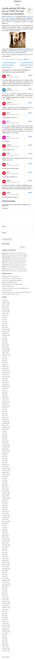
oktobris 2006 (5, 542)
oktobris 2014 (5, 374)
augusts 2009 (5, 476)
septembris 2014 (6, 376)
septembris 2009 (6, 474)
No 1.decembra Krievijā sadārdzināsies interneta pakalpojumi (26, 65)
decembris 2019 (6, 303)
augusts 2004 (5, 586)
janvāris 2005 (5, 578)
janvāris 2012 (5, 419)
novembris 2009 (6, 470)
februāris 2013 (5, 397)
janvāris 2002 (5, 646)
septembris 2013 (6, 386)
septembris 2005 (6, 568)
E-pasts (4, 232)
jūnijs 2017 (4, 319)
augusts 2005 (5, 570)
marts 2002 (4, 642)
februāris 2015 (5, 366)
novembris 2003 (6, 603)
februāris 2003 (5, 621)
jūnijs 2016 (4, 339)
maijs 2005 (4, 576)
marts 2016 (4, 343)
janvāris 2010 (5, 466)
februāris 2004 (5, 597)
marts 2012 (4, 415)
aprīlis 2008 (5, 507)
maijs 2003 (4, 615)
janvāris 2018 (5, 307)
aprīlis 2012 (5, 413)
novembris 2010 (6, 446)
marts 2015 (4, 364)
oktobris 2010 (5, 448)
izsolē (15, 29)
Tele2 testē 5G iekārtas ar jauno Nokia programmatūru (15, 288)
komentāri (29, 10)
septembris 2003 (6, 607)
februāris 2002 (5, 644)
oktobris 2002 (5, 629)
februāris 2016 (5, 345)
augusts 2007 (5, 523)
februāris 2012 (5, 417)
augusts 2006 (5, 546)
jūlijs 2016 (4, 337)
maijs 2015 (4, 360)
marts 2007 (4, 533)
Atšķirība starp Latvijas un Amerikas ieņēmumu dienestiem (16, 292)
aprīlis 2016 (5, 341)
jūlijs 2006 (4, 548)
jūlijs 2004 (4, 588)
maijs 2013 (4, 392)
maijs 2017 (4, 321)
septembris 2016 (6, 335)
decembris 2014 (6, 370)
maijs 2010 (4, 458)
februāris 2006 (5, 558)
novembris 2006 (6, 540)
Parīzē (15, 49)
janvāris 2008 (5, 513)
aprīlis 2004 (5, 593)
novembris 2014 (6, 372)
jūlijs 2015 (4, 356)
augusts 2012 (5, 407)
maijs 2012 (4, 411)
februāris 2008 (5, 511)
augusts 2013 (5, 388)
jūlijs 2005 (4, 572)
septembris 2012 (6, 405)
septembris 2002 (6, 631)
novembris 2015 (6, 350)
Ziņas (18, 59)
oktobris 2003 (5, 605)
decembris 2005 (6, 562)
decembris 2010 (6, 444)
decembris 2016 (6, 329)
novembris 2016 (6, 331)
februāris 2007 (5, 535)
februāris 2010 (5, 464)
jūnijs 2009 (4, 480)
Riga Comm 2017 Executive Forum (10, 294)
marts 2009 (4, 486)
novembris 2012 (6, 401)
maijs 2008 (4, 505)
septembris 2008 (6, 497)
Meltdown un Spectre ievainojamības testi (12, 284)
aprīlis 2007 (5, 531)
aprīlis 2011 (5, 437)
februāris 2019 (5, 305)
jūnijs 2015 (4, 358)
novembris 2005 (6, 564)
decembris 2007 (6, 515)
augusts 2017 (5, 315)
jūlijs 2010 (4, 454)
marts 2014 (4, 380)
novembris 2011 (6, 423)
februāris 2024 (5, 301)
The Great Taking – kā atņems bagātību (18, 255)
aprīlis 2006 (5, 554)
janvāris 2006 (5, 560)
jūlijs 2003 (4, 611)
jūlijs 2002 (4, 635)
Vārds (3, 226)
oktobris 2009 (5, 472)
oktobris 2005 (5, 566)
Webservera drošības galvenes (9, 282)
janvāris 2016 (5, 347)
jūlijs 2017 (4, 317)
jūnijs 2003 (4, 613)
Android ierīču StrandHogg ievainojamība (12, 280)
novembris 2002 (6, 627)
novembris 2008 (6, 493)
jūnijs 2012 (4, 409)
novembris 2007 (6, 517)
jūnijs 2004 (4, 589)
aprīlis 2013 (5, 393)
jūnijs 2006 (4, 550)
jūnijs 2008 (4, 503)
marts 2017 (4, 325)
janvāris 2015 (5, 368)
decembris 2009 (6, 468)
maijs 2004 (4, 591)
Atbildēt (30, 75)
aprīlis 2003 (5, 617)
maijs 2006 (4, 552)
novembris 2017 (6, 311)
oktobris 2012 (5, 403)
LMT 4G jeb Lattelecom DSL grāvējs (17, 260)
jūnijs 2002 (4, 637)
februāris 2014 (5, 382)
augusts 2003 (5, 609)
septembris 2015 (6, 354)
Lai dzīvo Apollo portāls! (8, 286)
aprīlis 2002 (5, 640)
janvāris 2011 (5, 442)
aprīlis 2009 (5, 484)
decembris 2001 (6, 648)
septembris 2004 (6, 584)
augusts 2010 (5, 452)
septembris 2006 (6, 544)
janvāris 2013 (5, 399)
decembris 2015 (6, 348)
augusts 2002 (5, 633)
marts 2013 (4, 396)
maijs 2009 (4, 482)
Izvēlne (17, 4)
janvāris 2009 (5, 490)
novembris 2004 (6, 580)
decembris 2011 (6, 421)
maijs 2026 (4, 299)
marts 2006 (4, 556)
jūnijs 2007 (4, 527)
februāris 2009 (5, 488)
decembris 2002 (6, 625)
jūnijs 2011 (4, 433)
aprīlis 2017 (5, 323)
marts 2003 (4, 619)
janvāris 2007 (5, 537)
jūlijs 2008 (4, 501)
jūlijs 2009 (4, 478)
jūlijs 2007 (4, 525)
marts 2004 (4, 595)
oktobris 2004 (5, 582)
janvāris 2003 (5, 623)
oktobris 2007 (5, 519)
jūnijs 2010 (4, 456)
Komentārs (5, 208)
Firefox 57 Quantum (7, 290)
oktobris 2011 (5, 425)
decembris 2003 (6, 601)
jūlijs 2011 (4, 431)
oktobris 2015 (5, 352)
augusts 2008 (5, 499)
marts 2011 (4, 439)
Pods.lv (17, 1)
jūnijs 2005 (4, 574)
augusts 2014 (5, 378)
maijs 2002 (4, 638)
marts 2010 (4, 462)
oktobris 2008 (5, 495)
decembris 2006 (6, 539)
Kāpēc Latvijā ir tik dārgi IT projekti (16, 253)
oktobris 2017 (5, 313)
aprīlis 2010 (5, 460)
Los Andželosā (24, 50)
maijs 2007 (4, 529)
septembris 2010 (6, 450)
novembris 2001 (6, 650)
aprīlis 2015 (5, 362)
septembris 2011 (6, 427)
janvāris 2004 (5, 599)
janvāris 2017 (5, 327)
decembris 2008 (6, 491)
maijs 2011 (4, 435)
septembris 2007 (6, 521)
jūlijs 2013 (4, 390)
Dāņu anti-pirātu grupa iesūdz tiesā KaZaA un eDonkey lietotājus (9, 65)
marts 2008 (4, 509)
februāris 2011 (5, 441)
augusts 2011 (5, 429)
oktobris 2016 (5, 333)
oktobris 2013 (5, 384)
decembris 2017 (6, 309)
